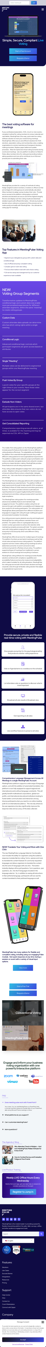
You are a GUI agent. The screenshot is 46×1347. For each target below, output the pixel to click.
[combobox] (20, 1234)
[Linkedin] (15, 1219)
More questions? (11, 1129)
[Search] (41, 1234)
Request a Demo (23, 993)
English (10, 1241)
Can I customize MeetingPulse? (16, 1122)
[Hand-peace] (19, 1219)
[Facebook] (3, 1219)
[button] (43, 1322)
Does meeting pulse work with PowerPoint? (20, 1102)
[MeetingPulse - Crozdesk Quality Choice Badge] (6, 1253)
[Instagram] (7, 1219)
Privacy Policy (29, 1344)
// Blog (10, 1142)
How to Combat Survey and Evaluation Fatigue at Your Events (28, 1158)
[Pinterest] (11, 1219)
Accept (23, 1340)
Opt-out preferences (18, 1344)
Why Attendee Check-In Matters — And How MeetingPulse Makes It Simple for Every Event (27, 1148)
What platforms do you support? (17, 1115)
